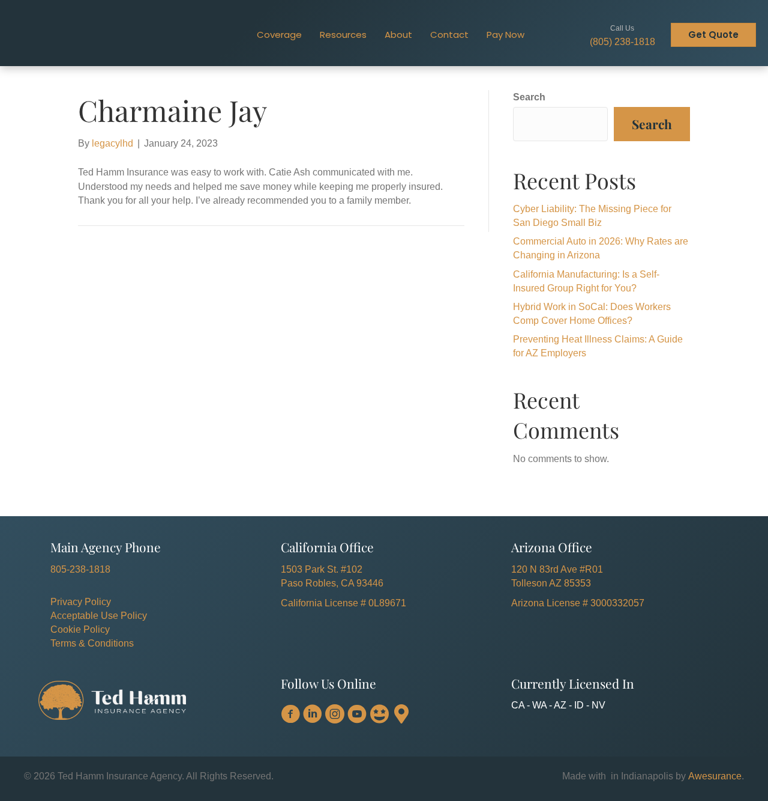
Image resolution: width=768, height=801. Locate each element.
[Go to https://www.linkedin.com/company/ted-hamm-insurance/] (312, 715)
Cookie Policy (80, 629)
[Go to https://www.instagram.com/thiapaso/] (334, 715)
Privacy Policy (80, 602)
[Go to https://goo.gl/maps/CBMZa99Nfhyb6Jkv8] (401, 714)
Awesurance (715, 776)
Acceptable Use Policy (98, 616)
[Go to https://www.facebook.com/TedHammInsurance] (290, 715)
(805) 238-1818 (622, 42)
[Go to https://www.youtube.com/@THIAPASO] (357, 715)
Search (529, 97)
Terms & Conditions (92, 643)
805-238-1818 (80, 569)
